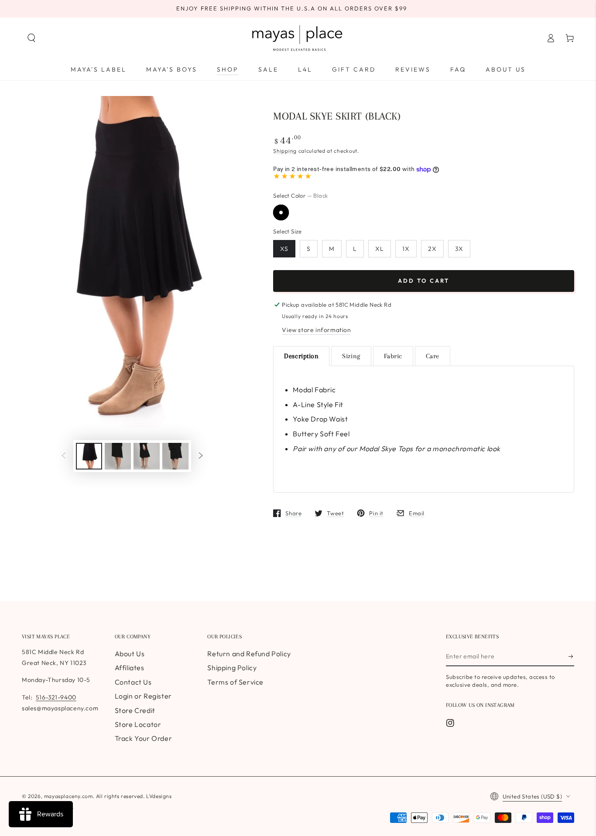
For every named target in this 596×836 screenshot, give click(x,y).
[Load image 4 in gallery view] (175, 456)
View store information (316, 330)
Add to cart (423, 280)
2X (432, 249)
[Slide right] (200, 456)
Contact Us (133, 682)
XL (379, 249)
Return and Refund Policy (249, 653)
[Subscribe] (571, 656)
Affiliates (129, 667)
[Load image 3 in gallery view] (147, 456)
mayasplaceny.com (68, 796)
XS (284, 249)
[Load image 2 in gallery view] (118, 456)
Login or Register (143, 696)
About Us (130, 653)
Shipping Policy (232, 667)
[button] (31, 38)
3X (459, 249)
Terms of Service (235, 682)
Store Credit (135, 710)
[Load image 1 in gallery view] (89, 456)
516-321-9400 (56, 697)
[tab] (301, 356)
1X (406, 249)
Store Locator (138, 724)
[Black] (281, 212)
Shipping (285, 150)
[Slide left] (63, 456)
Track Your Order (143, 738)
